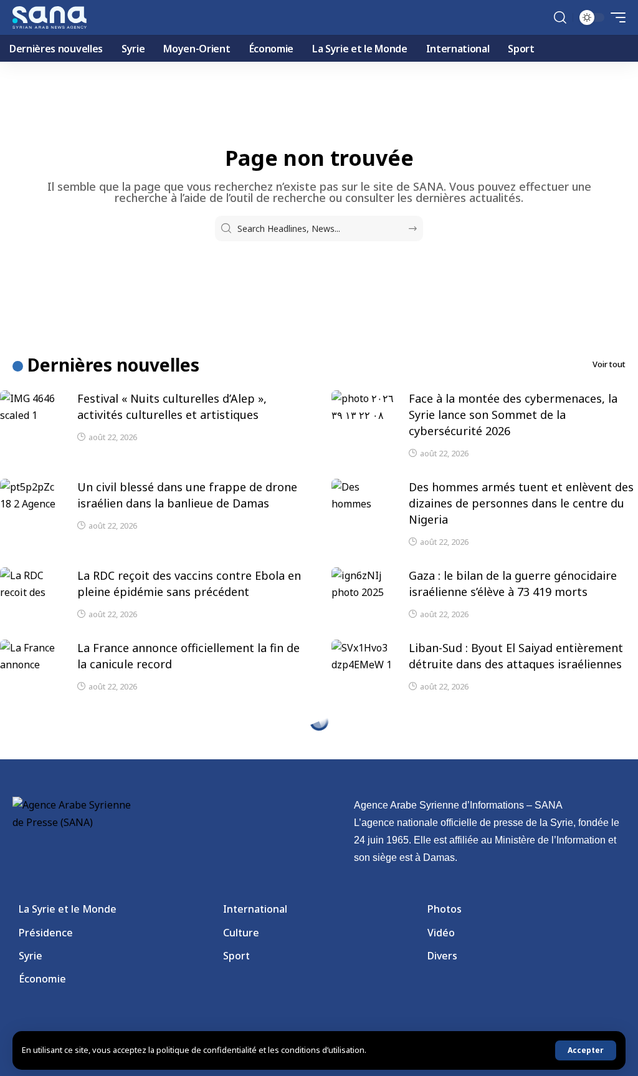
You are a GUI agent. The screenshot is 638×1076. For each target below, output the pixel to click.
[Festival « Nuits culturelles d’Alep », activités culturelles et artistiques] (31, 409)
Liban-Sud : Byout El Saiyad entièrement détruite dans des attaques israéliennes (516, 655)
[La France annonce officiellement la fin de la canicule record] (31, 658)
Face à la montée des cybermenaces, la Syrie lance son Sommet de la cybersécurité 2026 (513, 414)
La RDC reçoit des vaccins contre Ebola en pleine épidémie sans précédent (189, 583)
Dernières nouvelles (113, 365)
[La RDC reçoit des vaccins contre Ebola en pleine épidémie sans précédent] (31, 586)
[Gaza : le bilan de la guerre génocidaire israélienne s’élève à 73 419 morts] (362, 586)
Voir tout (609, 364)
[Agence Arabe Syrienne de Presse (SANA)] (49, 17)
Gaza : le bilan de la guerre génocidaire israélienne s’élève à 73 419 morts (513, 583)
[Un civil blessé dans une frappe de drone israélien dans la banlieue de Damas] (31, 497)
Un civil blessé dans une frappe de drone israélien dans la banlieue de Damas (187, 495)
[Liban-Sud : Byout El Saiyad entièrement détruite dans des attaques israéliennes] (362, 658)
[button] (585, 1050)
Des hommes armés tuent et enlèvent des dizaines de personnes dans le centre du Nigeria (521, 503)
